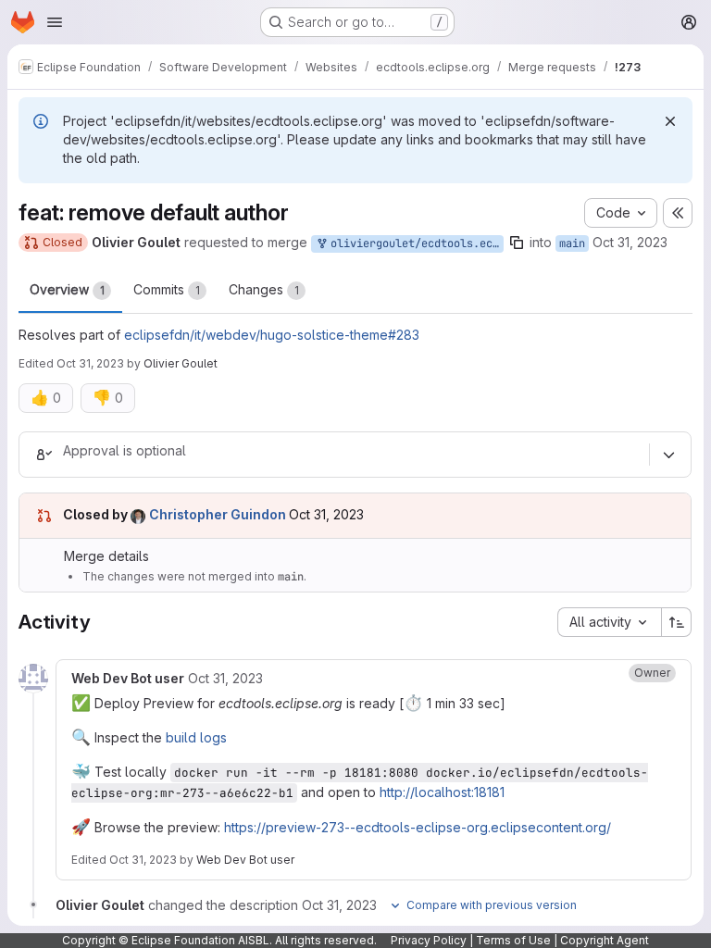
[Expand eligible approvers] (668, 454)
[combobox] (609, 622)
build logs (196, 737)
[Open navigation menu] (54, 22)
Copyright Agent (604, 940)
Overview (67, 289)
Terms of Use (513, 940)
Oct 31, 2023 (629, 242)
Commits (166, 289)
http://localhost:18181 (442, 792)
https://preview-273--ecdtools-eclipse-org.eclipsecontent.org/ (417, 827)
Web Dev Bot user (245, 860)
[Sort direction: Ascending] (677, 622)
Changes (264, 289)
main (572, 243)
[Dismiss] (670, 121)
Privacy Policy (429, 940)
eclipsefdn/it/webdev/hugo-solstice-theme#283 (271, 335)
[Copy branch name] (516, 242)
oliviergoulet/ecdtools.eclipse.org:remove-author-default (414, 243)
